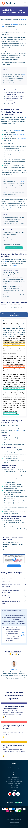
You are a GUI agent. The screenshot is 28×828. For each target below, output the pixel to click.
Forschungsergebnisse (18, 134)
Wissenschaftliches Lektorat (14, 783)
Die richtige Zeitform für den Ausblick (15, 96)
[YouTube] (9, 794)
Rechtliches (14, 770)
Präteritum (14, 265)
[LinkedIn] (18, 794)
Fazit (23, 74)
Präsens (5, 261)
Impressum (14, 814)
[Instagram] (14, 794)
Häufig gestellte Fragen (11, 103)
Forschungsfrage (21, 138)
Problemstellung (17, 130)
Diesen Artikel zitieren (23, 634)
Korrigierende (14, 772)
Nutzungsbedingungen (14, 822)
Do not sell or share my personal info (14, 819)
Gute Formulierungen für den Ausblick (15, 102)
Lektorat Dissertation (14, 779)
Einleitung (21, 181)
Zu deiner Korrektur (14, 566)
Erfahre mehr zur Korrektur (14, 247)
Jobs (14, 766)
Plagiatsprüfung (14, 785)
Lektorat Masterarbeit (14, 777)
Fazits (2, 26)
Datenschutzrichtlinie (14, 816)
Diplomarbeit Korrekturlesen (14, 781)
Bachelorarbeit (14, 24)
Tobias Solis (23, 19)
